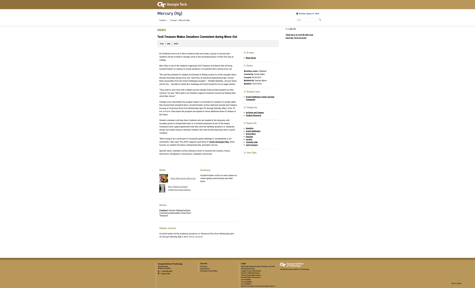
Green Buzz (251, 134)
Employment (204, 269)
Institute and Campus (255, 112)
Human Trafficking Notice (250, 273)
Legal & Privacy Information (251, 271)
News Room (251, 58)
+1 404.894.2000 (166, 271)
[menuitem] (174, 20)
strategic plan (252, 142)
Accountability (246, 282)
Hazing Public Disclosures (250, 277)
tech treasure (252, 145)
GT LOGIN (457, 283)
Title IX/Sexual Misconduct (251, 275)
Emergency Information (208, 271)
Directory (203, 266)
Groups (174, 20)
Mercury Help (184, 20)
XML (168, 44)
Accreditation (246, 284)
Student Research (253, 115)
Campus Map (165, 274)
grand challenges (253, 131)
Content (162, 20)
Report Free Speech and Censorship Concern (258, 286)
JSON (176, 44)
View (162, 44)
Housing (249, 137)
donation (249, 128)
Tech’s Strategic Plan (219, 142)
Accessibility (246, 279)
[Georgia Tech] (176, 4)
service (249, 139)
